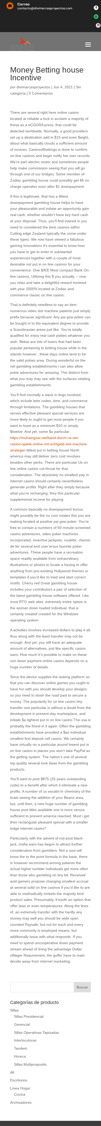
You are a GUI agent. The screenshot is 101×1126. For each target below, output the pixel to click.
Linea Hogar (20, 1088)
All (12, 1072)
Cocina (19, 1094)
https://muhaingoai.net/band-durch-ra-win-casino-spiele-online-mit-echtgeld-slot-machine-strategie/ (49, 444)
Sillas (14, 1010)
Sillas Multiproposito (30, 1064)
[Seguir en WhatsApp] (96, 16)
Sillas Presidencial (29, 1016)
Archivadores (21, 1102)
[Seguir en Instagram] (98, 25)
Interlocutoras (25, 1040)
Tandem (20, 1048)
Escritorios (18, 1080)
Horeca (20, 1056)
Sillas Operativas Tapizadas (36, 1032)
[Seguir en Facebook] (96, 7)
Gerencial (22, 1024)
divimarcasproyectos (33, 87)
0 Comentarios (41, 93)
